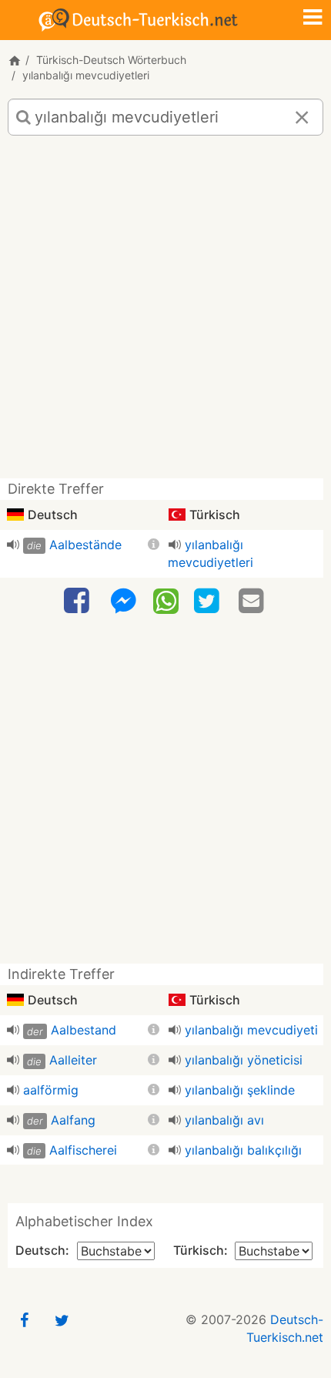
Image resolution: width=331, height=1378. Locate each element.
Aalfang (73, 1120)
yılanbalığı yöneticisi (244, 1060)
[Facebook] (78, 601)
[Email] (253, 601)
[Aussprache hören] (13, 544)
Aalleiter (73, 1060)
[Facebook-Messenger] (123, 601)
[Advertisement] (165, 312)
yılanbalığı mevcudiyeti (251, 1030)
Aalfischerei (83, 1150)
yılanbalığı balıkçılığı (243, 1150)
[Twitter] (208, 601)
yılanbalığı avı (224, 1120)
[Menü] (313, 18)
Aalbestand (83, 1030)
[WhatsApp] (165, 600)
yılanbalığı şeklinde (240, 1090)
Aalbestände (85, 544)
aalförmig (51, 1090)
